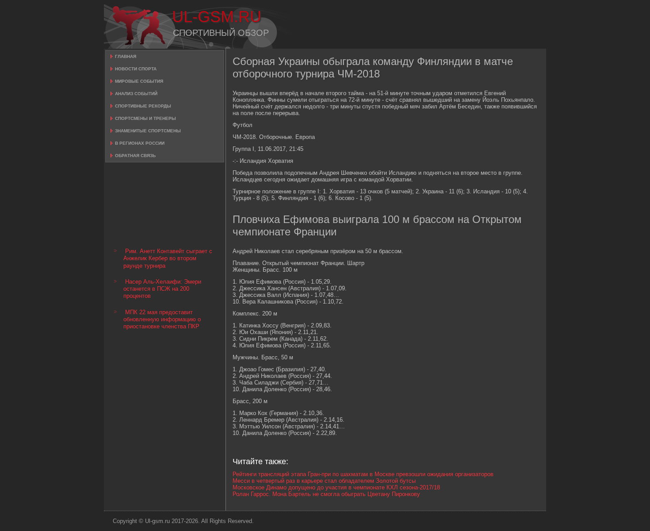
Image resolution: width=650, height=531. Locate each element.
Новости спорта (136, 68)
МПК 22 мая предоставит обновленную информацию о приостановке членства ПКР (162, 319)
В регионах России (139, 143)
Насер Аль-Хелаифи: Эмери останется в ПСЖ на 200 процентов (162, 289)
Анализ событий (136, 93)
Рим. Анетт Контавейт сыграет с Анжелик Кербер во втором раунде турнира (167, 258)
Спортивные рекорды (143, 106)
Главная (125, 56)
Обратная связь (135, 155)
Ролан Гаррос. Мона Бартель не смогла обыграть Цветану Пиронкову (326, 494)
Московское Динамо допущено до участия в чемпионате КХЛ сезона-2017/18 (336, 487)
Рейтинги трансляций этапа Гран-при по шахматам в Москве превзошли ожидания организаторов (363, 474)
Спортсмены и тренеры (145, 118)
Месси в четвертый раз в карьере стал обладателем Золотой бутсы (324, 480)
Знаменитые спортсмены (148, 130)
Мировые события (139, 81)
